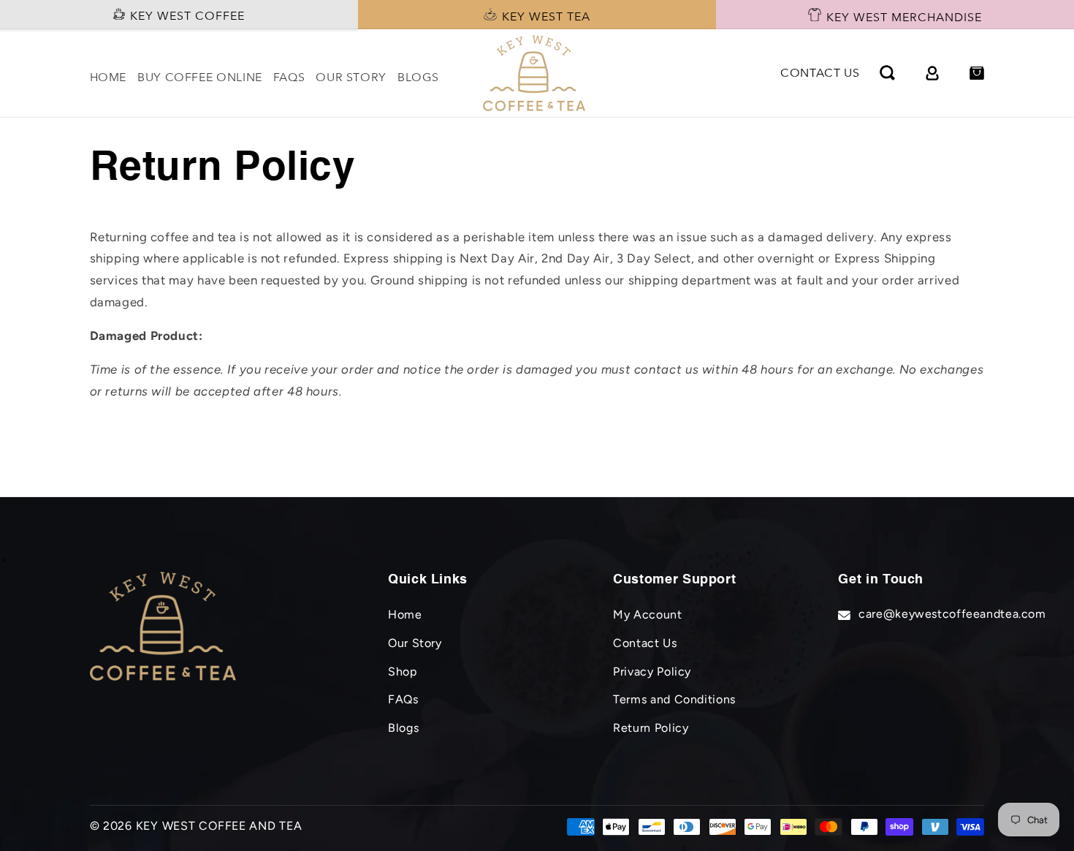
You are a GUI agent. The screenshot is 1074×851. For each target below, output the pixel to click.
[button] (887, 73)
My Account (647, 614)
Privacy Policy (652, 671)
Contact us (819, 73)
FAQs (403, 699)
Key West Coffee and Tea (219, 826)
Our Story (415, 643)
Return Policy (650, 728)
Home (405, 614)
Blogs (403, 728)
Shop (402, 671)
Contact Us (645, 643)
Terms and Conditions (674, 699)
